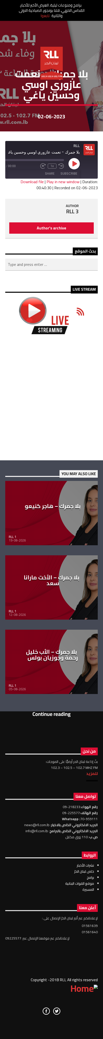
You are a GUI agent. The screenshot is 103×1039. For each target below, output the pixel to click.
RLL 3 (72, 211)
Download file (32, 181)
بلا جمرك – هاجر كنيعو (53, 506)
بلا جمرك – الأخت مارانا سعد (52, 580)
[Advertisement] (51, 397)
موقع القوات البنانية (79, 883)
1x (52, 166)
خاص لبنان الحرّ (84, 871)
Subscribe (68, 173)
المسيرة (88, 889)
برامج (90, 877)
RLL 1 (12, 537)
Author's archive (51, 228)
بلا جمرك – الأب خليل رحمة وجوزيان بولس (52, 655)
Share (49, 173)
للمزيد (92, 773)
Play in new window (63, 181)
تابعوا (45, 15)
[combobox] (51, 265)
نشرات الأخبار (85, 865)
